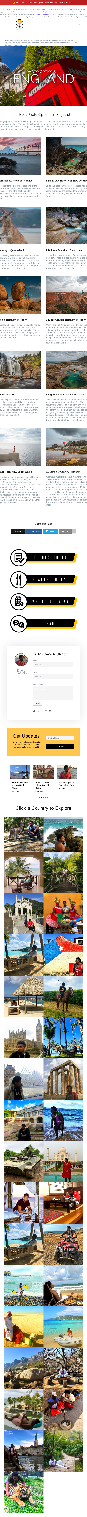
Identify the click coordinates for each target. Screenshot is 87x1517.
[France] (23, 1079)
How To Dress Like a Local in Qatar (19, 785)
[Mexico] (64, 1244)
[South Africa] (23, 1368)
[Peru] (23, 1285)
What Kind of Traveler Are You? (65, 785)
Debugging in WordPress (41, 14)
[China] (23, 913)
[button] (37, 703)
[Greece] (64, 1079)
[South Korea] (64, 1368)
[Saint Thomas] (64, 1327)
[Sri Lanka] (64, 1410)
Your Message (38, 684)
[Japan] (64, 1203)
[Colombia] (64, 913)
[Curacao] (23, 996)
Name (35, 660)
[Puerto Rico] (64, 1286)
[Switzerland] (23, 1450)
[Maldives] (23, 1244)
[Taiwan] (64, 1451)
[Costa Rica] (23, 955)
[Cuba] (64, 955)
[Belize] (23, 872)
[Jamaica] (23, 1203)
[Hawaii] (64, 1120)
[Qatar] (23, 1326)
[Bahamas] (64, 831)
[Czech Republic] (64, 996)
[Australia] (23, 831)
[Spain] (23, 1409)
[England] (23, 1037)
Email (35, 672)
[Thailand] (23, 1492)
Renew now (48, 3)
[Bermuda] (64, 872)
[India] (64, 1161)
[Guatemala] (23, 1120)
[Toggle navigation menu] (79, 24)
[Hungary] (23, 1161)
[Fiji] (64, 1037)
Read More (16, 791)
